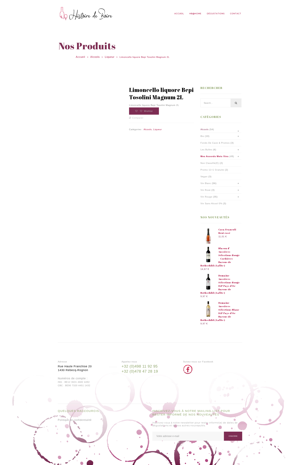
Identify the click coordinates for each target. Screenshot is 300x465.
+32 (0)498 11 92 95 (140, 366)
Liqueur (109, 57)
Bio (202, 136)
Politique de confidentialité (75, 420)
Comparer (137, 118)
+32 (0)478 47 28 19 (140, 371)
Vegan (204, 176)
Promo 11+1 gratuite (212, 170)
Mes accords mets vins (214, 156)
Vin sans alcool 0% (211, 203)
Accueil (179, 13)
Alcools (95, 57)
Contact (235, 13)
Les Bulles (206, 149)
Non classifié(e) (209, 163)
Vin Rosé (205, 190)
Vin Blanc (205, 183)
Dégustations (216, 13)
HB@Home (195, 13)
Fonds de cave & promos (215, 143)
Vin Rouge (206, 196)
